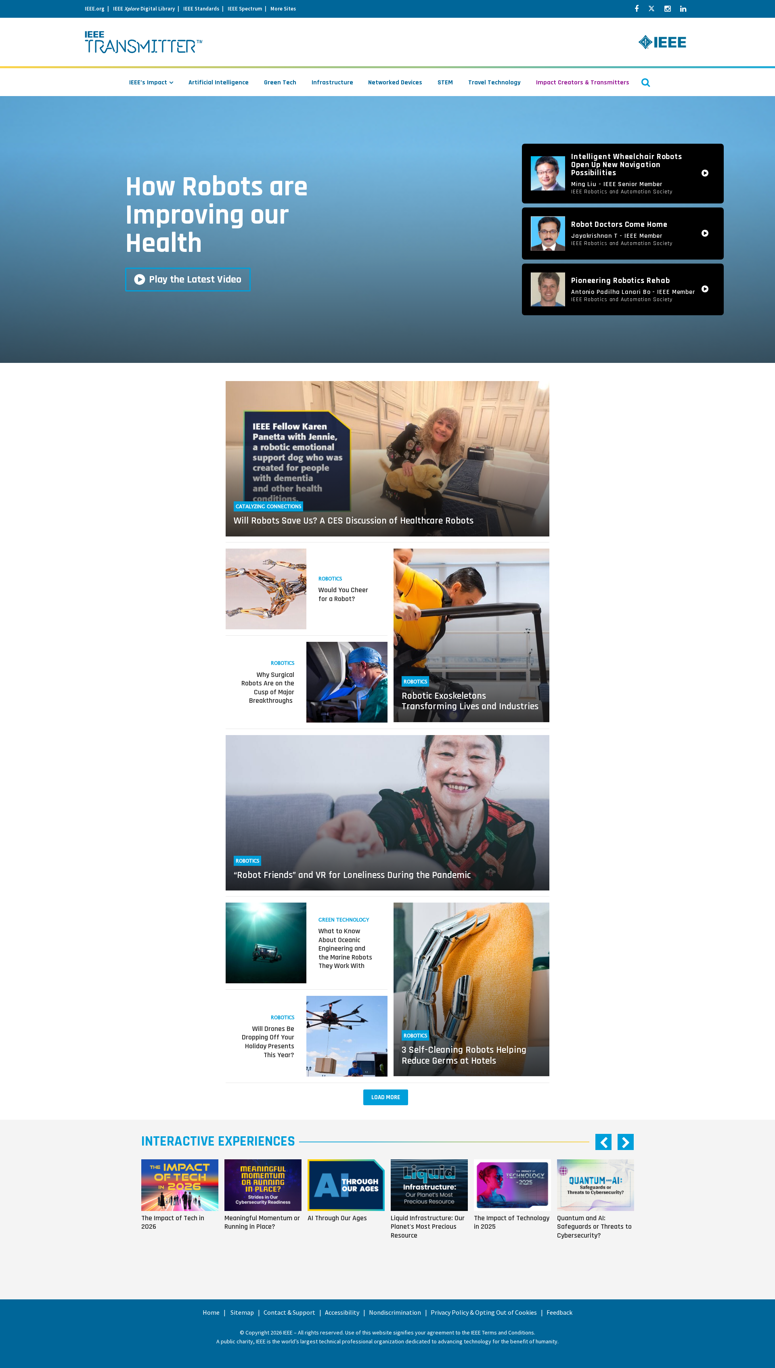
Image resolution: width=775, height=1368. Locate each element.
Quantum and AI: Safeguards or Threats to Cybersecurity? (594, 1226)
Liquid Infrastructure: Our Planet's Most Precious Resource (428, 1226)
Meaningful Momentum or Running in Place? (262, 1222)
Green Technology (343, 920)
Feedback (559, 1312)
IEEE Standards (201, 8)
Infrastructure (332, 82)
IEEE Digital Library (144, 8)
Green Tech (280, 82)
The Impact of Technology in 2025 (511, 1222)
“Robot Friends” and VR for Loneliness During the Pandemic (352, 875)
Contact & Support (289, 1312)
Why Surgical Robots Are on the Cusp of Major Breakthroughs (267, 688)
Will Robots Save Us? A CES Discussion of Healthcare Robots (353, 521)
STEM (445, 82)
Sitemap (242, 1312)
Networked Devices (395, 82)
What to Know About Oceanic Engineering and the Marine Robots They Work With (345, 948)
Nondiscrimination (395, 1312)
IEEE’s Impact (148, 82)
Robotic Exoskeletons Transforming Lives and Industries (470, 701)
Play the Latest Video (195, 279)
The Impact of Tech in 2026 (172, 1222)
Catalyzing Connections (268, 506)
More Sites (283, 8)
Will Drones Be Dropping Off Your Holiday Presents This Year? (268, 1042)
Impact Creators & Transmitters (582, 82)
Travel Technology (494, 82)
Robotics (330, 579)
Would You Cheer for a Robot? (343, 594)
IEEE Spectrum (245, 8)
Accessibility (342, 1312)
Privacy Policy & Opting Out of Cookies (484, 1312)
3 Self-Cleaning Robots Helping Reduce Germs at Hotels (464, 1055)
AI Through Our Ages (337, 1217)
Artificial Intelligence (219, 82)
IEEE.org (95, 8)
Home (211, 1312)
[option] (182, 1210)
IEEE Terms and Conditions (502, 1332)
